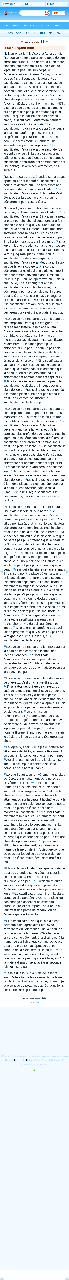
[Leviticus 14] (64, 579)
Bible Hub (34, 1002)
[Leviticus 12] (4, 579)
